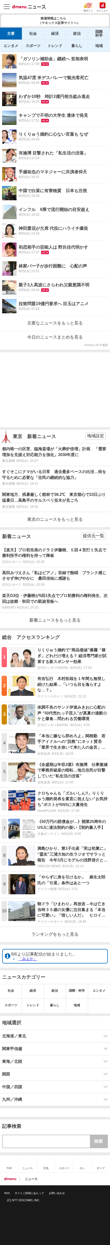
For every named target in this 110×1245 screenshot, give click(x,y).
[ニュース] (29, 7)
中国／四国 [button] (12, 1087)
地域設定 (95, 435)
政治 (77, 33)
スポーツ (33, 46)
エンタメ (10, 46)
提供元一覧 (93, 535)
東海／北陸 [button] (12, 1061)
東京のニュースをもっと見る (55, 519)
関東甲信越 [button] (12, 1049)
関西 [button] (6, 1074)
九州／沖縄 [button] (12, 1099)
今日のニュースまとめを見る (55, 337)
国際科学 (99, 33)
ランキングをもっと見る (55, 934)
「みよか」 (27, 959)
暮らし (76, 46)
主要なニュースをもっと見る (55, 323)
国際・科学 (77, 990)
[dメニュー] (10, 1179)
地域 (99, 46)
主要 (11, 33)
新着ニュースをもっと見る (55, 620)
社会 (33, 33)
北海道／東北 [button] (14, 1036)
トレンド (55, 46)
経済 (55, 33)
